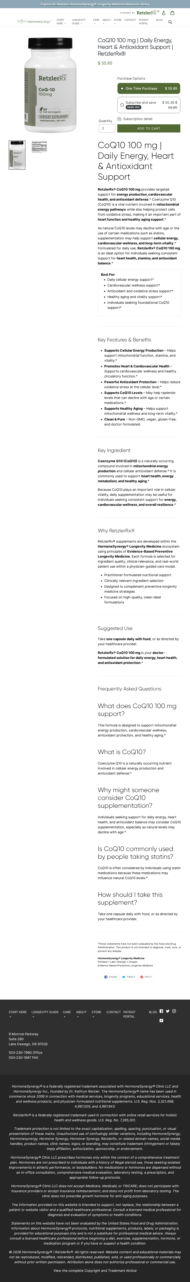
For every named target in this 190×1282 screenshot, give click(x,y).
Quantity (105, 121)
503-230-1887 (20, 1058)
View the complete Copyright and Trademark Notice (95, 1271)
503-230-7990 (20, 1053)
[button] (63, 22)
